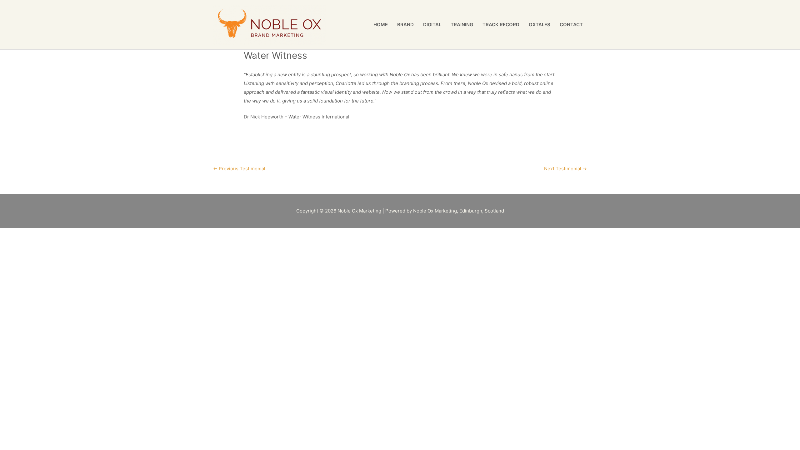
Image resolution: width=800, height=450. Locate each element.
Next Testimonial (565, 169)
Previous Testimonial (239, 169)
